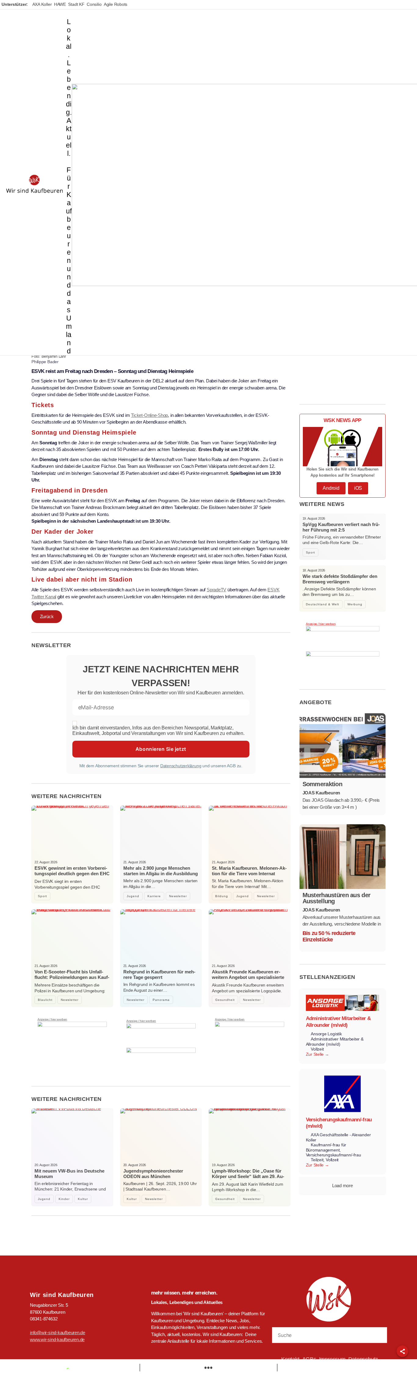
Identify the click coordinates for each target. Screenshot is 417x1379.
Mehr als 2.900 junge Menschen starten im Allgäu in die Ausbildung (160, 870)
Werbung (354, 604)
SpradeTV (216, 589)
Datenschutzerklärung (180, 765)
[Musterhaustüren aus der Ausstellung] (343, 856)
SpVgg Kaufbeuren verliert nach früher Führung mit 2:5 (341, 527)
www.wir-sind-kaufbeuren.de (57, 1339)
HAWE (60, 4)
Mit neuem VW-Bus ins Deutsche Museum (69, 1173)
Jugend (133, 896)
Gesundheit (225, 999)
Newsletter (178, 896)
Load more (342, 1185)
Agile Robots (115, 4)
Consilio (94, 4)
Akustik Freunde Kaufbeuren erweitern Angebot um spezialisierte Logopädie (248, 977)
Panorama (161, 999)
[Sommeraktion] (343, 745)
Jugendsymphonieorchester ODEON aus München (153, 1173)
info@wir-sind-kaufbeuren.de (57, 1332)
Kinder (64, 1199)
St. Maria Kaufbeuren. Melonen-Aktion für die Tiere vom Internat (249, 870)
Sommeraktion (323, 784)
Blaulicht (45, 999)
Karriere (154, 896)
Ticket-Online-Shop (149, 415)
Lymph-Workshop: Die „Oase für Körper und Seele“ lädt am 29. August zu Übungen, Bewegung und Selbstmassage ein (248, 1179)
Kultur (83, 1199)
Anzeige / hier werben (52, 1019)
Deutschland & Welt (322, 604)
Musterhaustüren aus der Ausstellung (337, 898)
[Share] (402, 1351)
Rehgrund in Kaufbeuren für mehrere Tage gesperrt (159, 974)
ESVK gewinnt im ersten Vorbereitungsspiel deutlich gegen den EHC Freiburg (72, 873)
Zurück (47, 616)
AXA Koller (42, 4)
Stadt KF (76, 4)
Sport (42, 896)
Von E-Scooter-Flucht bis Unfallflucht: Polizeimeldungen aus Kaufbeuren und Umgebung (71, 977)
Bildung (221, 896)
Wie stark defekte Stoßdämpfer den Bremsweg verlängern (340, 579)
